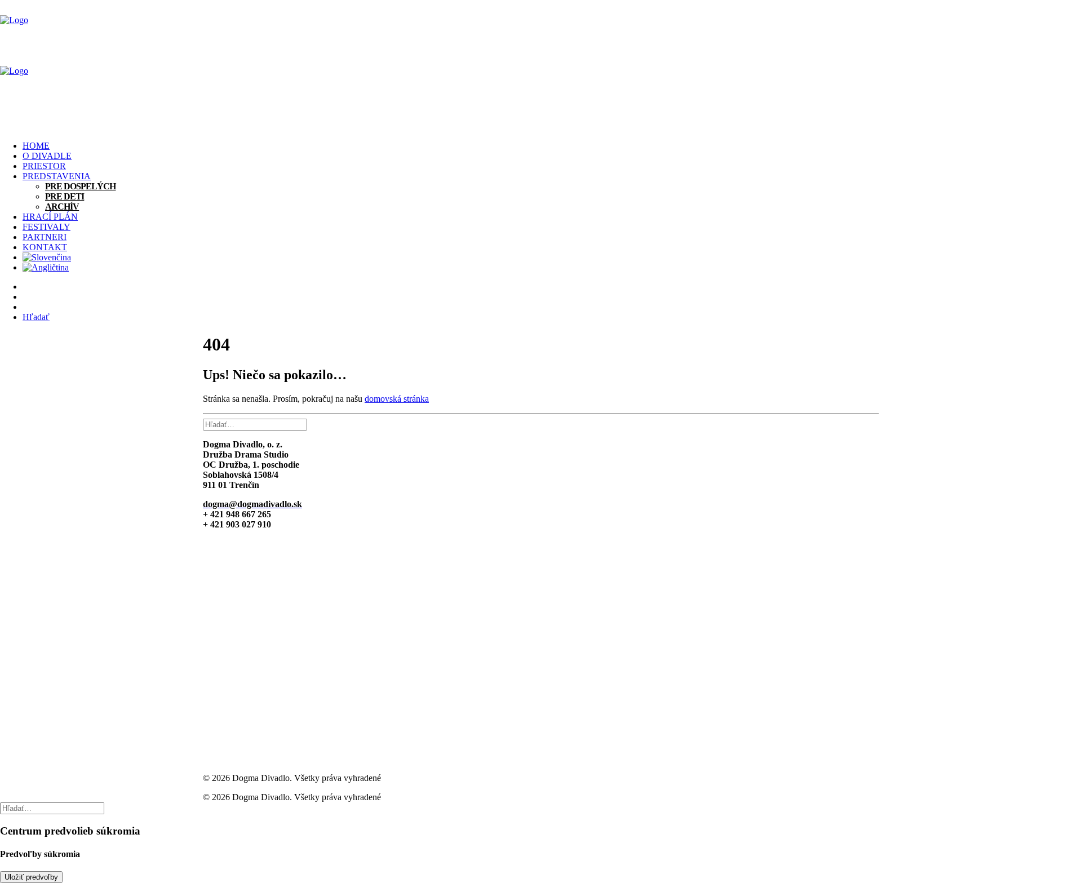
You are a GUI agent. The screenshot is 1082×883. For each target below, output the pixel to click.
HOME (36, 145)
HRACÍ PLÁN (50, 216)
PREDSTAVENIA (57, 176)
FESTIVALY (46, 227)
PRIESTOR (44, 166)
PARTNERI (44, 237)
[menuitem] (552, 146)
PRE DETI (64, 196)
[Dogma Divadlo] (541, 66)
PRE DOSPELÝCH (80, 186)
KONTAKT (45, 247)
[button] (36, 317)
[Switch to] (552, 257)
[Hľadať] (255, 424)
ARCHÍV (62, 206)
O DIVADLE (47, 156)
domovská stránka (397, 398)
